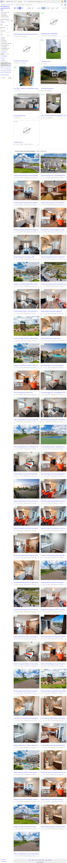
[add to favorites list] (15, 36)
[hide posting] (38, 36)
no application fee (5, 48)
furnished (4, 40)
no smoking (4, 42)
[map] (22, 8)
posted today (4, 15)
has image (4, 13)
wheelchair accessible (6, 43)
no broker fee (4, 49)
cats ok (3, 37)
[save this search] (65, 5)
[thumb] (17, 8)
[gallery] (20, 8)
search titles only (5, 12)
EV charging (4, 46)
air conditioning (5, 45)
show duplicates (5, 16)
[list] (15, 8)
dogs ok (3, 39)
